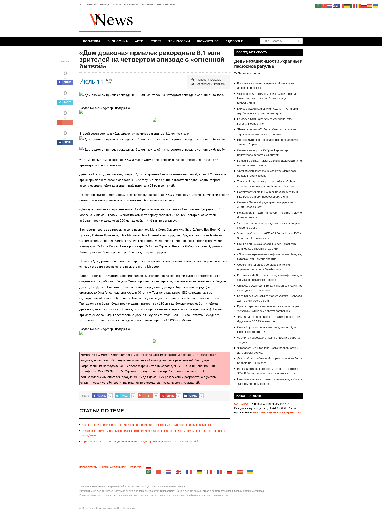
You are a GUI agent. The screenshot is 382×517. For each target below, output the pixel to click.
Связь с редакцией (125, 4)
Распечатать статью (208, 79)
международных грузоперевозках (277, 412)
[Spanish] (240, 471)
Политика (91, 41)
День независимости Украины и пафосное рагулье (268, 64)
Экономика (117, 41)
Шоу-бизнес (208, 41)
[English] (179, 471)
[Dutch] (169, 471)
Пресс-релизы (166, 4)
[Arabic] (148, 471)
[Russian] (148, 467)
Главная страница (97, 4)
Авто (139, 41)
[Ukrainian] (250, 471)
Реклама (147, 4)
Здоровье (234, 41)
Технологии (179, 41)
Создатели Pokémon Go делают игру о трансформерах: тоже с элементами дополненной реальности (146, 424)
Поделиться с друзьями (210, 84)
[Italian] (209, 471)
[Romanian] (220, 471)
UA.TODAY (241, 403)
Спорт (156, 41)
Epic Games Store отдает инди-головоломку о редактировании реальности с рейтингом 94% (140, 441)
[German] (199, 471)
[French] (189, 471)
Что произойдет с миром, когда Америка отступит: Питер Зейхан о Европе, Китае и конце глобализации (268, 98)
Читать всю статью (249, 73)
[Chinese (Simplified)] (159, 471)
